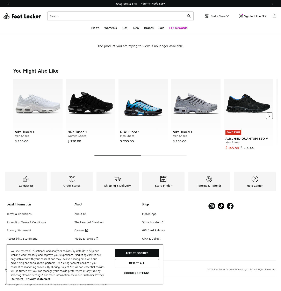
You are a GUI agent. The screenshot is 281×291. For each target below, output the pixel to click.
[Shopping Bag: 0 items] (274, 16)
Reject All (137, 263)
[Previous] (9, 3)
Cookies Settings (136, 273)
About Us (80, 214)
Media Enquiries (84, 238)
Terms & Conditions (19, 214)
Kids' (125, 28)
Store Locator (151, 222)
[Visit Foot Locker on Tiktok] (221, 206)
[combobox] (120, 16)
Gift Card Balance (153, 230)
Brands (149, 28)
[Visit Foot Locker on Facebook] (230, 206)
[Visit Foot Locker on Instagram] (211, 206)
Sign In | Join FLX (255, 16)
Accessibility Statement (22, 238)
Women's (110, 28)
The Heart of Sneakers (88, 222)
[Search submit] (188, 16)
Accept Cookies (136, 253)
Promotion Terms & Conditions (26, 222)
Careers (79, 230)
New (136, 28)
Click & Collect (151, 238)
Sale (161, 28)
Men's (95, 28)
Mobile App (149, 214)
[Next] (272, 3)
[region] (140, 3)
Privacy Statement (19, 230)
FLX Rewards (178, 28)
